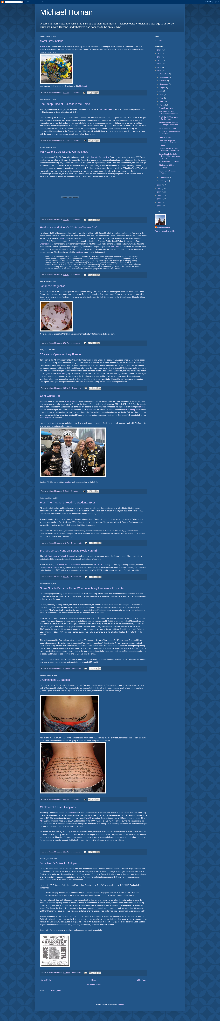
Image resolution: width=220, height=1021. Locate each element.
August (163, 88)
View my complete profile (165, 231)
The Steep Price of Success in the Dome (65, 104)
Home (93, 980)
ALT (41, 821)
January (163, 181)
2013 (159, 60)
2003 (159, 206)
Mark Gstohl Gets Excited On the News (64, 151)
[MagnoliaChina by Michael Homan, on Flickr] (56, 331)
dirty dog (141, 407)
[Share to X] (93, 92)
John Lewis (115, 247)
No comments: (77, 543)
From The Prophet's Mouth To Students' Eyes (67, 502)
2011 (159, 67)
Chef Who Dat (71, 401)
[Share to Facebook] (95, 92)
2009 (159, 185)
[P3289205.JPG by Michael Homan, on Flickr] (56, 83)
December (164, 74)
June (162, 94)
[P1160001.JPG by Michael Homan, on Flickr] (73, 476)
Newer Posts (46, 980)
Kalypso (43, 46)
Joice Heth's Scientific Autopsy (59, 863)
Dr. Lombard (70, 812)
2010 (159, 71)
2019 (159, 53)
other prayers (45, 418)
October (163, 81)
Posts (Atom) (56, 990)
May (161, 98)
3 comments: (76, 220)
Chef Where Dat (50, 395)
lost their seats (106, 109)
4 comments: (76, 275)
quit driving (62, 373)
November (164, 77)
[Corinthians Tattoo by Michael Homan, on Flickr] (69, 732)
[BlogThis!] (91, 92)
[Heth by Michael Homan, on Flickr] (55, 966)
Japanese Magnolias (52, 286)
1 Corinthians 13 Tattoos (55, 679)
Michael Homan (66, 12)
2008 (159, 189)
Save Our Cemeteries (100, 157)
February (163, 177)
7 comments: (76, 343)
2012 (159, 64)
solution (68, 482)
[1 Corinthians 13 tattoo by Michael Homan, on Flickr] (73, 793)
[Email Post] (84, 92)
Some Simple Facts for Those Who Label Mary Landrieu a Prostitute (81, 588)
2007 (159, 192)
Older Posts (141, 980)
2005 (159, 199)
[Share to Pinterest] (98, 92)
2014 (159, 57)
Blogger (121, 1004)
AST (89, 818)
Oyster (62, 238)
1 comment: (76, 92)
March (162, 105)
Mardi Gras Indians (51, 41)
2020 (159, 50)
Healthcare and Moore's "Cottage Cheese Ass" (68, 227)
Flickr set (83, 86)
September (164, 84)
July (161, 91)
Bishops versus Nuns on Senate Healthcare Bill (69, 550)
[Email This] (88, 92)
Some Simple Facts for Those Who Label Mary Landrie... (169, 156)
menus (90, 409)
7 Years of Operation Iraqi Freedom (61, 354)
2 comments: (76, 140)
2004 (159, 202)
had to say (80, 252)
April (162, 101)
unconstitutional (46, 244)
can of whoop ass (131, 409)
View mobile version (93, 984)
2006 (159, 195)
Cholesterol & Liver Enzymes (58, 807)
